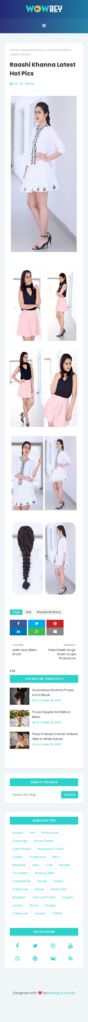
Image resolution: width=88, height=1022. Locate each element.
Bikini (56, 857)
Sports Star (59, 889)
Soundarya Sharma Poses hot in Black (53, 692)
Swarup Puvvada (61, 992)
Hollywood (20, 889)
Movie (34, 905)
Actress (17, 833)
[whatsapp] (17, 958)
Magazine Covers (51, 849)
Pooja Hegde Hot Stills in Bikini (51, 714)
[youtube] (70, 946)
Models (64, 865)
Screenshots (21, 881)
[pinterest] (35, 958)
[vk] (53, 958)
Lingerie (67, 897)
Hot (28, 612)
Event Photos (21, 849)
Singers (50, 905)
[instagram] (53, 946)
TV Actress (20, 873)
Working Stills (44, 873)
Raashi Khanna (33, 50)
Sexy (35, 865)
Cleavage (19, 841)
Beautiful (19, 865)
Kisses (39, 889)
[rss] (70, 958)
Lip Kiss (17, 905)
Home (14, 50)
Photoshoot (50, 833)
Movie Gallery (44, 841)
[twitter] (35, 946)
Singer (42, 881)
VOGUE (57, 913)
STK (15, 84)
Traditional (37, 857)
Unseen (39, 913)
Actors (58, 881)
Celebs (17, 857)
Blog (54, 1010)
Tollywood (20, 913)
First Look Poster (44, 897)
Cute (49, 865)
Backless (19, 897)
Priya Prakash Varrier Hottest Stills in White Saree (54, 736)
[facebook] (17, 946)
